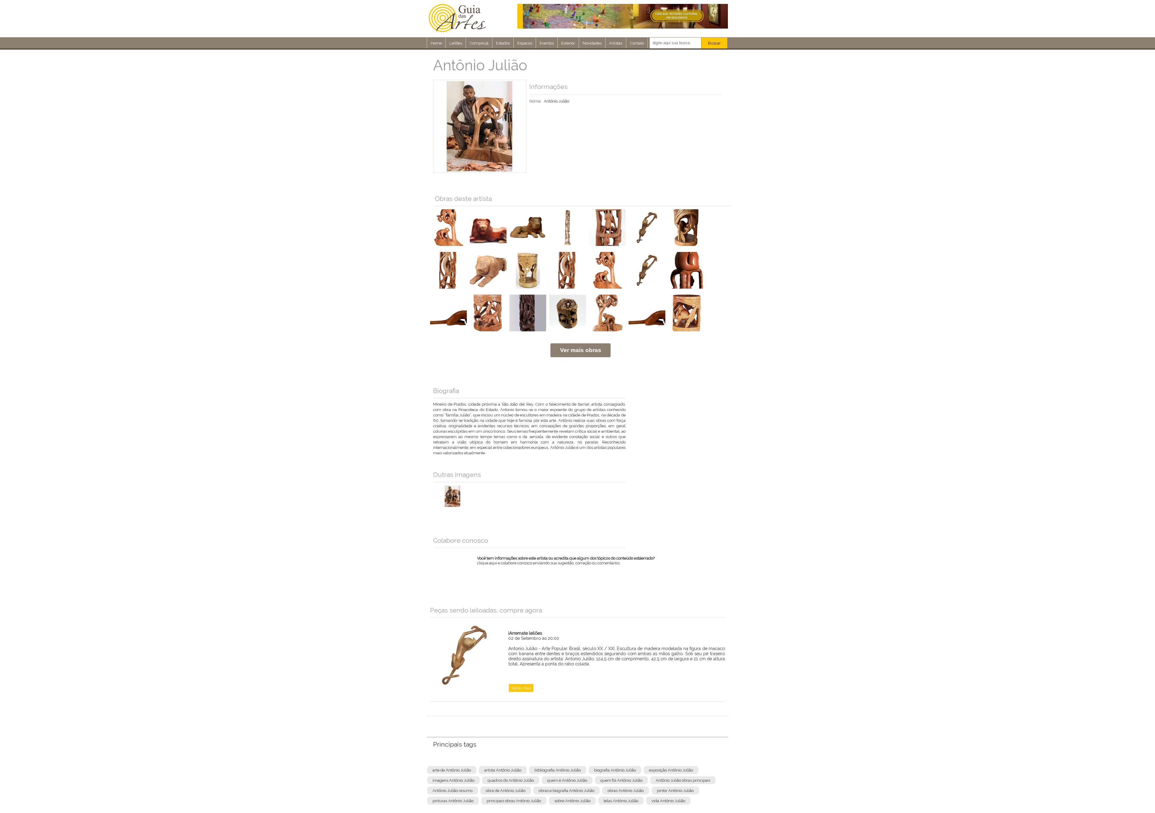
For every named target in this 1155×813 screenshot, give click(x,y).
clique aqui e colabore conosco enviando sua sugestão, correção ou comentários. (566, 564)
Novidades (592, 43)
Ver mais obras (580, 350)
